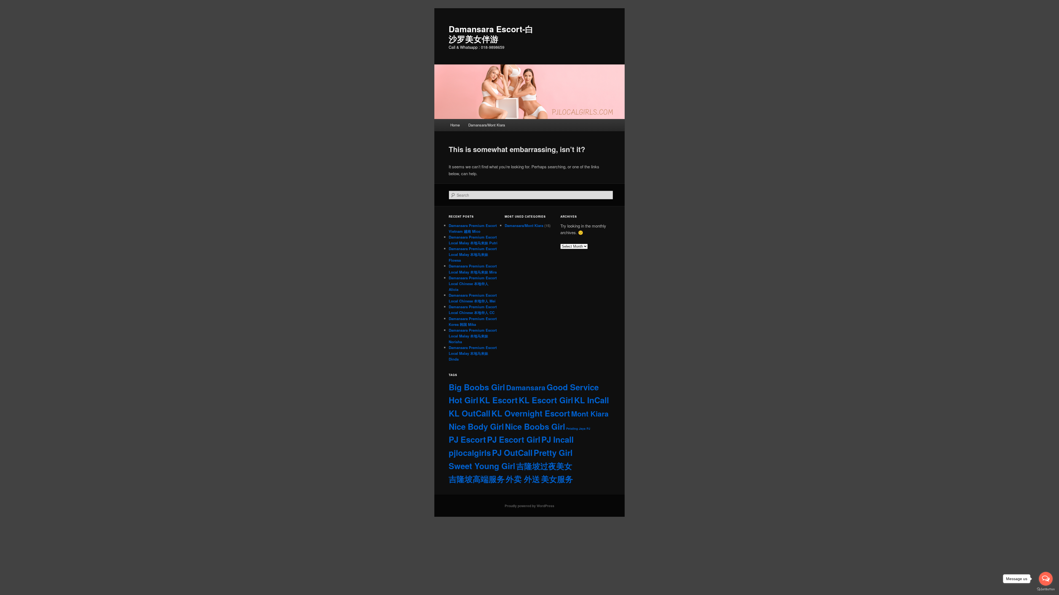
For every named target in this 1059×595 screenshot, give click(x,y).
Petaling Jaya (575, 428)
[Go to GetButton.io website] (1046, 589)
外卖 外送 (523, 479)
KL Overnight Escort (530, 413)
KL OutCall (469, 413)
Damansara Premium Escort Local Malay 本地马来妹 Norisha (473, 336)
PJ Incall (557, 439)
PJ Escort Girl (513, 439)
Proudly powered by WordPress (529, 505)
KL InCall (591, 400)
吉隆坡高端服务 (477, 479)
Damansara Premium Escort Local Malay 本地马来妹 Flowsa (473, 254)
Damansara (525, 387)
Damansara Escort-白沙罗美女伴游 (491, 34)
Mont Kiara (590, 414)
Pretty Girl (553, 452)
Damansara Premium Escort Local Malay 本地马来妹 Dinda (473, 353)
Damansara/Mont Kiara (486, 125)
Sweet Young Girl (482, 466)
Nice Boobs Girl (535, 426)
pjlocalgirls (470, 452)
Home (455, 125)
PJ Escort (467, 439)
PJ (588, 428)
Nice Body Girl (476, 426)
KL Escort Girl (546, 400)
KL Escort (498, 400)
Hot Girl (463, 400)
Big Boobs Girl (477, 387)
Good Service (573, 387)
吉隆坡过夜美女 (544, 466)
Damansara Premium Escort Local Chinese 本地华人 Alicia (473, 283)
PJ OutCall (512, 452)
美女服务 (557, 479)
